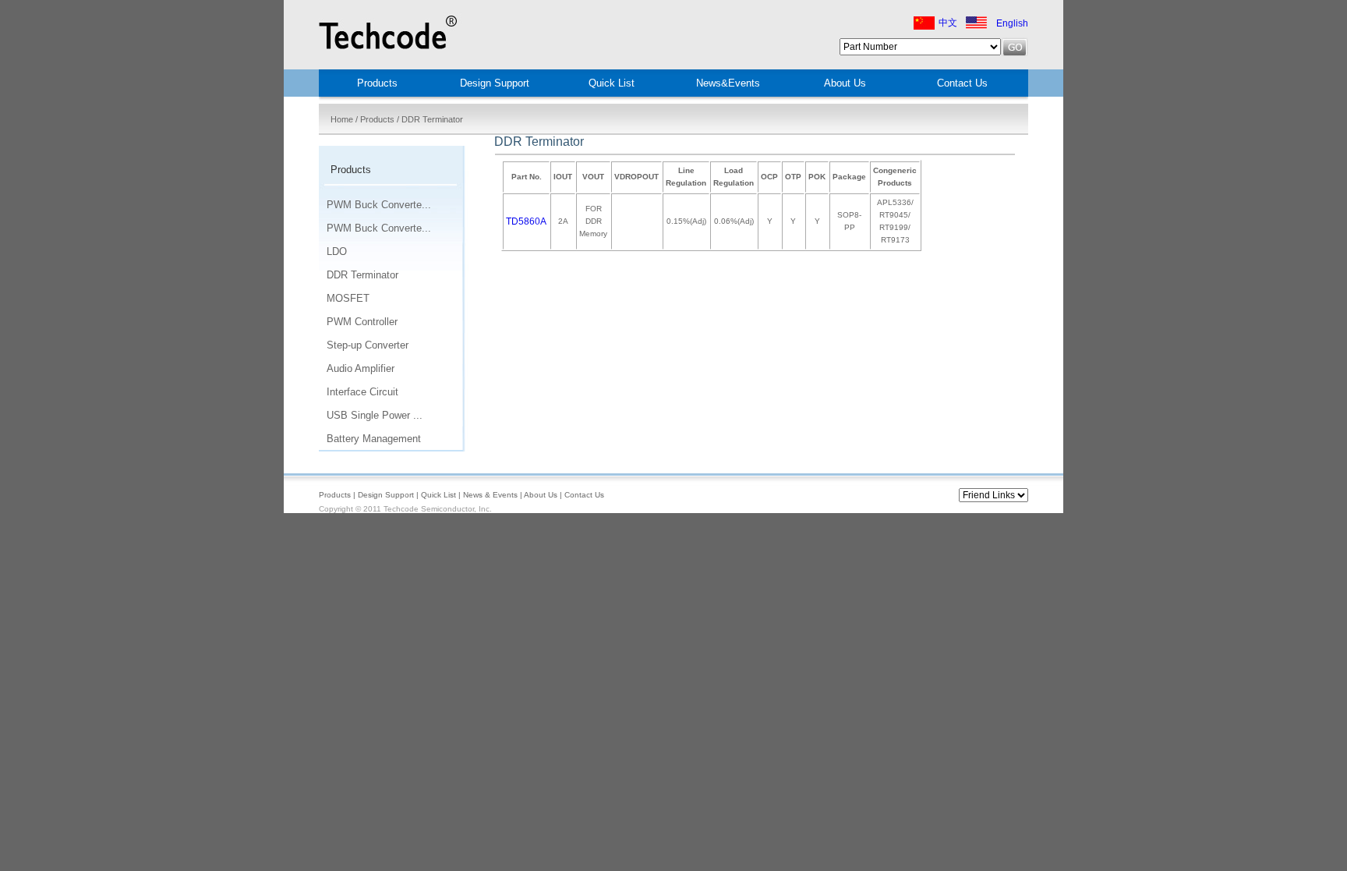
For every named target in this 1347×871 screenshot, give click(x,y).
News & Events (490, 494)
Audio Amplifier (360, 368)
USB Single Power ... (374, 415)
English (1012, 23)
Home (342, 119)
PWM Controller (362, 322)
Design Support (494, 83)
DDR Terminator (362, 275)
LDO (337, 251)
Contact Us (962, 83)
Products (377, 119)
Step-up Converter (367, 345)
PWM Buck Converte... (379, 205)
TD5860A (526, 221)
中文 (948, 22)
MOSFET (348, 298)
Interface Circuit (362, 392)
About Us (845, 83)
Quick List (612, 83)
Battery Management (374, 438)
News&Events (728, 83)
